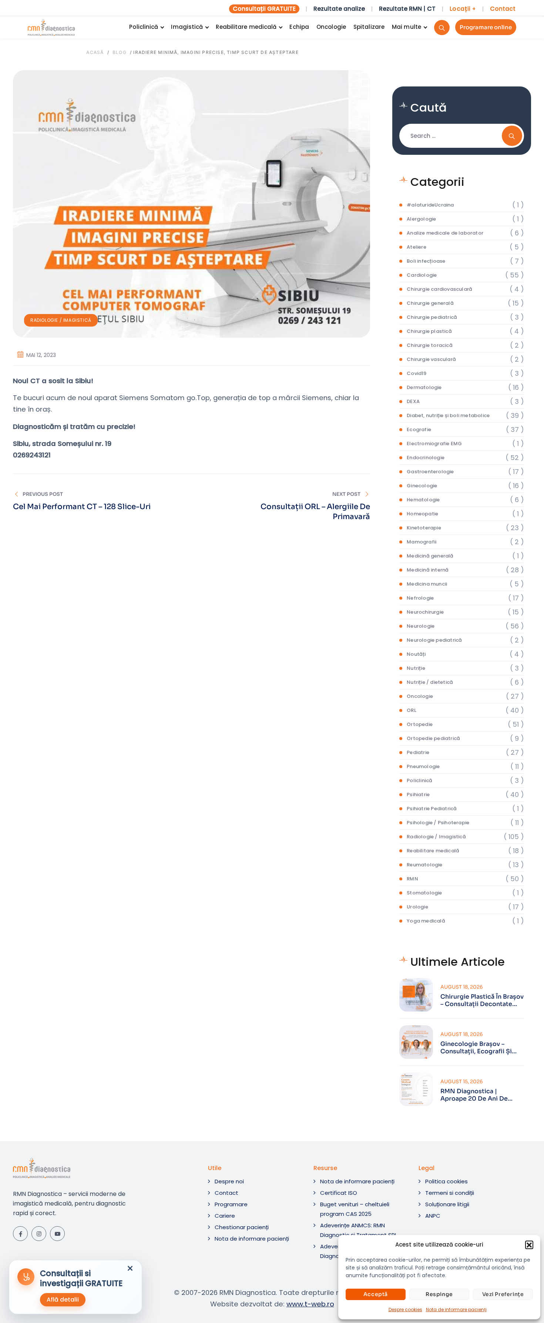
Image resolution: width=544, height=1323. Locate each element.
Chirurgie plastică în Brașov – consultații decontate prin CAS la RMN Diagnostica (482, 1000)
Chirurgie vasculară (431, 359)
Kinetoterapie (424, 527)
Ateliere (416, 246)
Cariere (225, 1216)
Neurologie (420, 626)
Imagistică (187, 27)
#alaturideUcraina (430, 204)
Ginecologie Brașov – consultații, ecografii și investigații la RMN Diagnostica (476, 1047)
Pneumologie (423, 766)
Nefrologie (420, 597)
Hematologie (423, 499)
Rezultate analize (339, 9)
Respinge (439, 1294)
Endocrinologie (425, 457)
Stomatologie (424, 892)
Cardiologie (422, 275)
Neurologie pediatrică (434, 640)
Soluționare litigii (447, 1204)
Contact (503, 9)
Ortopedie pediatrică (433, 738)
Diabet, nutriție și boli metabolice (448, 415)
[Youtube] (57, 1233)
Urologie (417, 906)
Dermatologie (424, 387)
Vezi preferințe (503, 1294)
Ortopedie (420, 724)
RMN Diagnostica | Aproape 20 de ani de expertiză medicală (474, 1095)
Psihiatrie (418, 794)
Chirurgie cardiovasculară (439, 289)
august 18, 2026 (461, 987)
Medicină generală (430, 555)
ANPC (432, 1216)
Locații (463, 9)
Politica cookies (446, 1181)
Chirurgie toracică (430, 345)
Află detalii (63, 1299)
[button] (529, 1244)
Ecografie (419, 429)
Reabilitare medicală (246, 27)
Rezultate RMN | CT (407, 9)
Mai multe (406, 27)
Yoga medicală (426, 920)
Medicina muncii (427, 583)
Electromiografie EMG (434, 443)
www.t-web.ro (310, 1304)
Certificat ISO (338, 1193)
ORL (411, 710)
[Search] (442, 27)
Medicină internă (428, 569)
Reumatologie (424, 864)
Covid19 (416, 373)
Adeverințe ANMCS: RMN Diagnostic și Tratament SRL (358, 1230)
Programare (231, 1204)
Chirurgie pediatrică (432, 317)
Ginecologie (422, 485)
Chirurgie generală (430, 303)
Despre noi (229, 1181)
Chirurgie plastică (429, 331)
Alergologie (421, 218)
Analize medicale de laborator (445, 232)
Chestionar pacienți (242, 1227)
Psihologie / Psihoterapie (438, 822)
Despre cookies (405, 1309)
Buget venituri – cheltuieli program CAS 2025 (354, 1209)
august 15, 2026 (461, 1081)
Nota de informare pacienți (456, 1309)
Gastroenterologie (430, 471)
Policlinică (143, 27)
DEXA (413, 401)
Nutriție (416, 668)
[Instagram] (38, 1233)
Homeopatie (422, 513)
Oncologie (331, 27)
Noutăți (416, 654)
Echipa (299, 27)
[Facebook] (20, 1233)
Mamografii (421, 541)
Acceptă (375, 1294)
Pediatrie (418, 752)
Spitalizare (369, 27)
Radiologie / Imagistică (60, 320)
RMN (412, 878)
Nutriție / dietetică (430, 682)
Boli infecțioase (426, 261)
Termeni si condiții (449, 1193)
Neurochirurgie (425, 612)
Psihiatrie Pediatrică (432, 808)
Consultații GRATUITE (264, 8)
